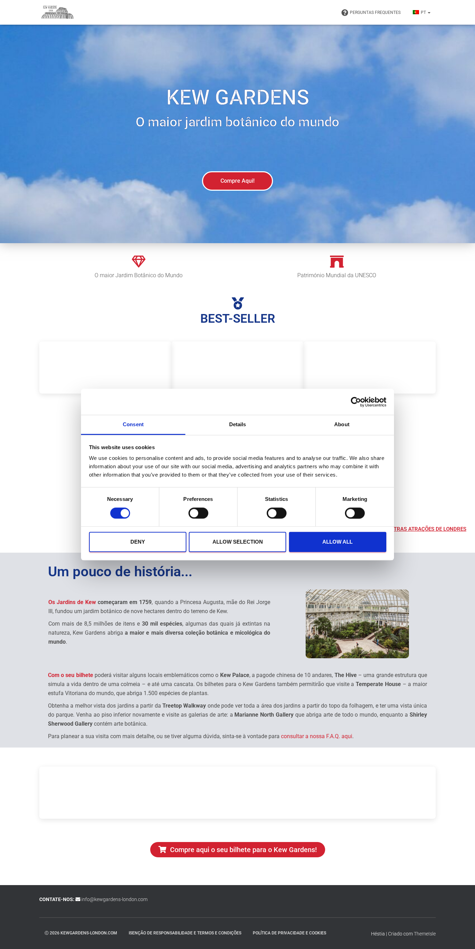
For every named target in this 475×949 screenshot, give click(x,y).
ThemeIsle (425, 933)
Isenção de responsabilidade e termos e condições (185, 933)
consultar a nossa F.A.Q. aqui (316, 736)
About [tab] (341, 424)
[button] (428, 12)
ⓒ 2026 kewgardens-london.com (81, 933)
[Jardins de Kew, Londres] (57, 12)
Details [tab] (237, 424)
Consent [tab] (133, 424)
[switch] (198, 513)
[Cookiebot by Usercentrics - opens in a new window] (355, 402)
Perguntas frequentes (375, 12)
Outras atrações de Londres (426, 529)
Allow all (337, 542)
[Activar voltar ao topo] (461, 935)
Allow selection (237, 542)
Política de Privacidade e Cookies (289, 933)
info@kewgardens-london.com (114, 899)
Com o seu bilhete (70, 675)
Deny (137, 542)
